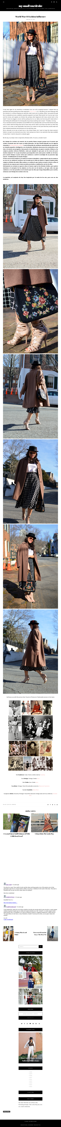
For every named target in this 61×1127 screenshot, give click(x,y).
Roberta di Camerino (44, 786)
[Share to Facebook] (50, 804)
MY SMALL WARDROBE (30, 6)
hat (6, 804)
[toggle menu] (3, 2)
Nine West (36, 790)
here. (38, 779)
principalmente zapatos (16, 145)
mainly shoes (32, 111)
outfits (9, 804)
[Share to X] (48, 804)
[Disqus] (30, 860)
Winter (14, 804)
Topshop (42, 775)
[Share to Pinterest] (52, 804)
